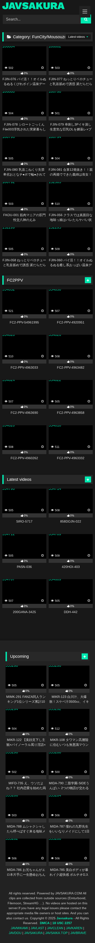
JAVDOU (15, 933)
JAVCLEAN (55, 928)
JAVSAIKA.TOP (56, 933)
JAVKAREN (74, 928)
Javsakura (64, 918)
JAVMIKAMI (19, 928)
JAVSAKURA (33, 933)
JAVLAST (37, 928)
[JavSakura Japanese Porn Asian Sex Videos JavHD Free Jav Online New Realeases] (39, 6)
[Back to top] (81, 929)
